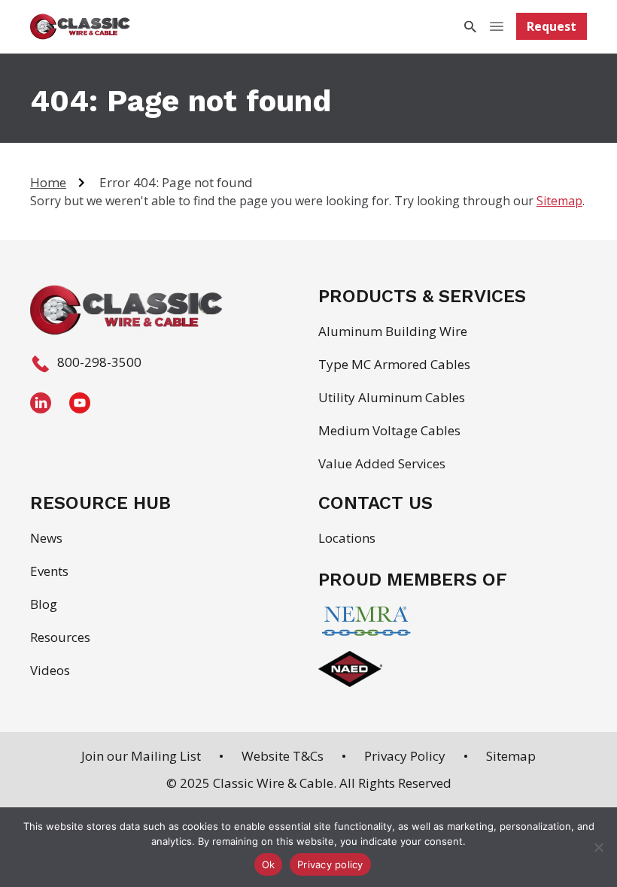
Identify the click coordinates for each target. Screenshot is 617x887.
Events (49, 571)
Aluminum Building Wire (392, 331)
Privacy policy (330, 864)
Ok (268, 864)
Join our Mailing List (141, 755)
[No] (598, 847)
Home (48, 182)
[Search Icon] (469, 26)
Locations (346, 537)
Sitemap (559, 200)
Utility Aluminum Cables (391, 397)
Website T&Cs (283, 755)
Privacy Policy (404, 755)
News (46, 537)
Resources (60, 637)
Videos (50, 670)
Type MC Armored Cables (394, 364)
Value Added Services (381, 463)
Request (551, 26)
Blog (43, 604)
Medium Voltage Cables (389, 430)
